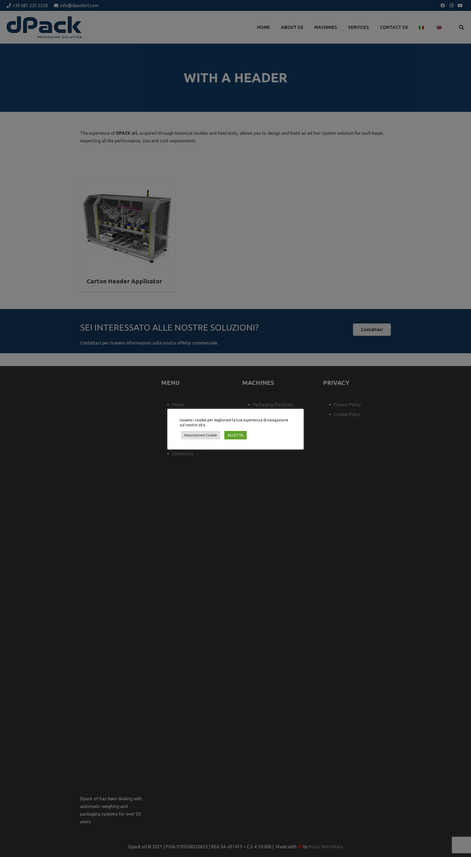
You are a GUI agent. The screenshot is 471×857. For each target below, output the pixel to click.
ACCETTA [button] (235, 435)
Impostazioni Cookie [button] (200, 435)
